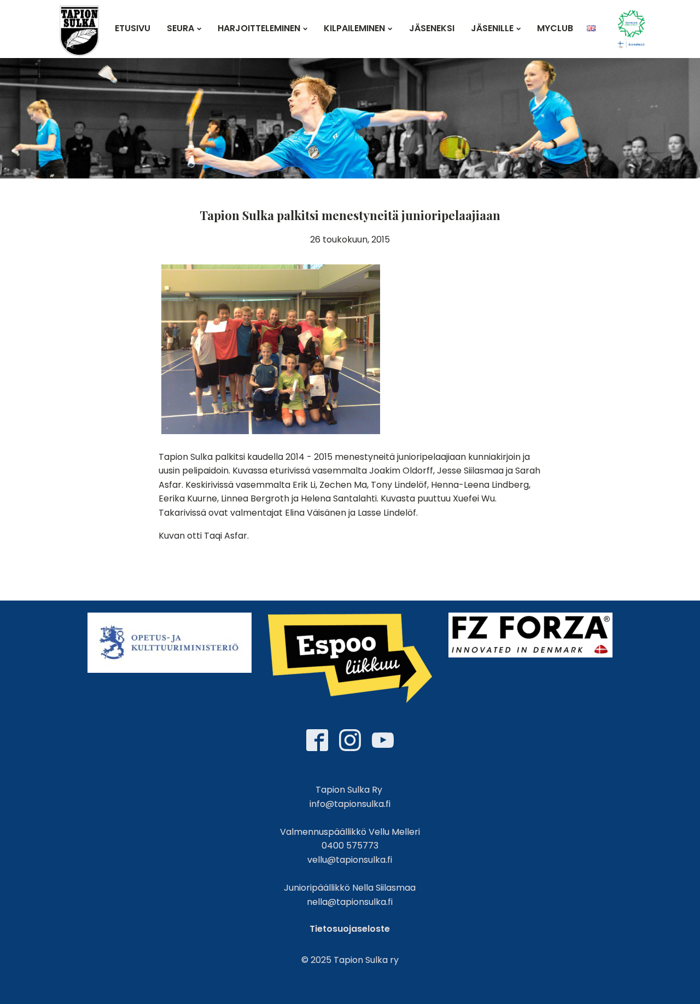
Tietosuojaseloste (350, 928)
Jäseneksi (431, 28)
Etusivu (132, 28)
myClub (555, 28)
